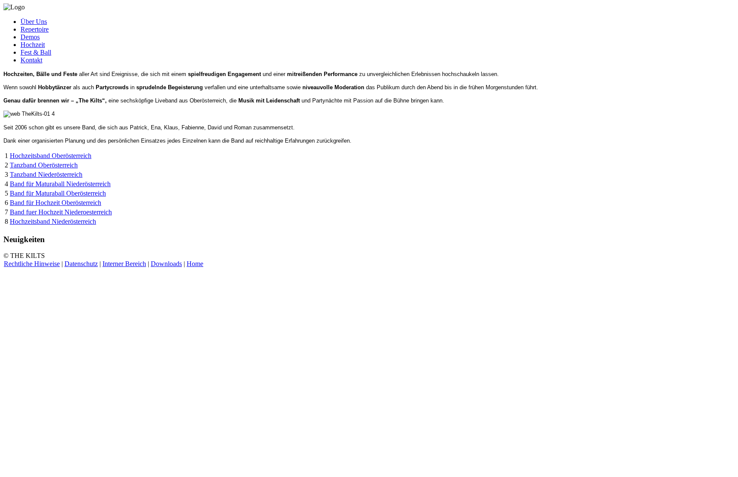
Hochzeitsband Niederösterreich (53, 221)
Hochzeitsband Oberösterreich (50, 155)
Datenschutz (81, 263)
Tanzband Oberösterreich (44, 165)
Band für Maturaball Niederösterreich (60, 183)
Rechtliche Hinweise (32, 263)
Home (195, 263)
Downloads (166, 263)
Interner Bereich (124, 263)
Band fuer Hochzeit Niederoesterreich (61, 212)
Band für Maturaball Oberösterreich (58, 193)
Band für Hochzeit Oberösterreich (55, 202)
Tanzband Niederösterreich (46, 174)
